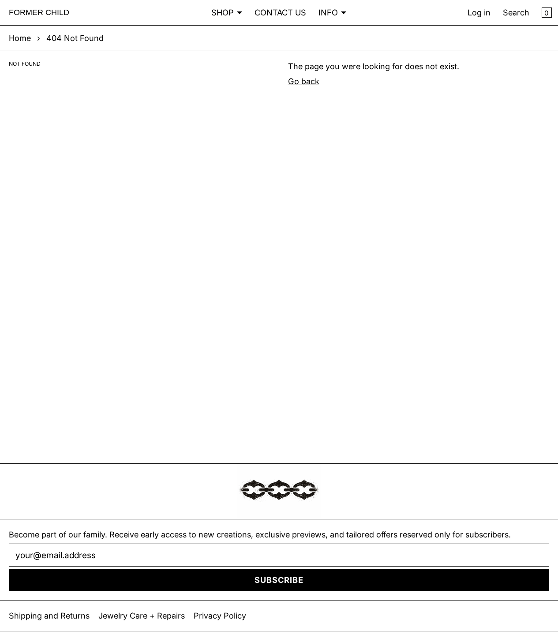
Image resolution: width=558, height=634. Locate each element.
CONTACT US (280, 12)
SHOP (222, 12)
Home (20, 38)
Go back (303, 81)
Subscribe (279, 580)
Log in (479, 12)
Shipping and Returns (49, 615)
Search (516, 12)
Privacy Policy (220, 615)
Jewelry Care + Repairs (141, 615)
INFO (328, 12)
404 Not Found (75, 38)
